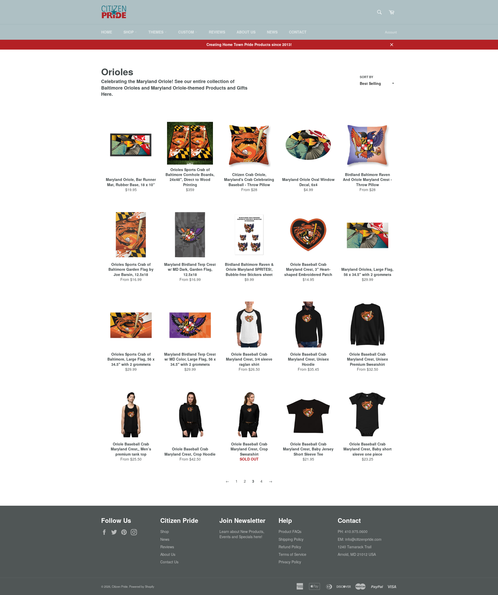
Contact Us (169, 561)
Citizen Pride (120, 586)
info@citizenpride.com (363, 539)
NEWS (272, 32)
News (164, 539)
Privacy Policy (290, 561)
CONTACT (298, 32)
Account (391, 32)
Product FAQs (290, 531)
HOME (106, 32)
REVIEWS (217, 32)
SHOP (129, 32)
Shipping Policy (291, 539)
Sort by (366, 77)
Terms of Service (292, 554)
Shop (164, 531)
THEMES (156, 32)
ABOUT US (246, 32)
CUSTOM (186, 32)
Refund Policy (290, 546)
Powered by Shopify (141, 586)
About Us (167, 554)
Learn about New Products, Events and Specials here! (241, 534)
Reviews (167, 546)
